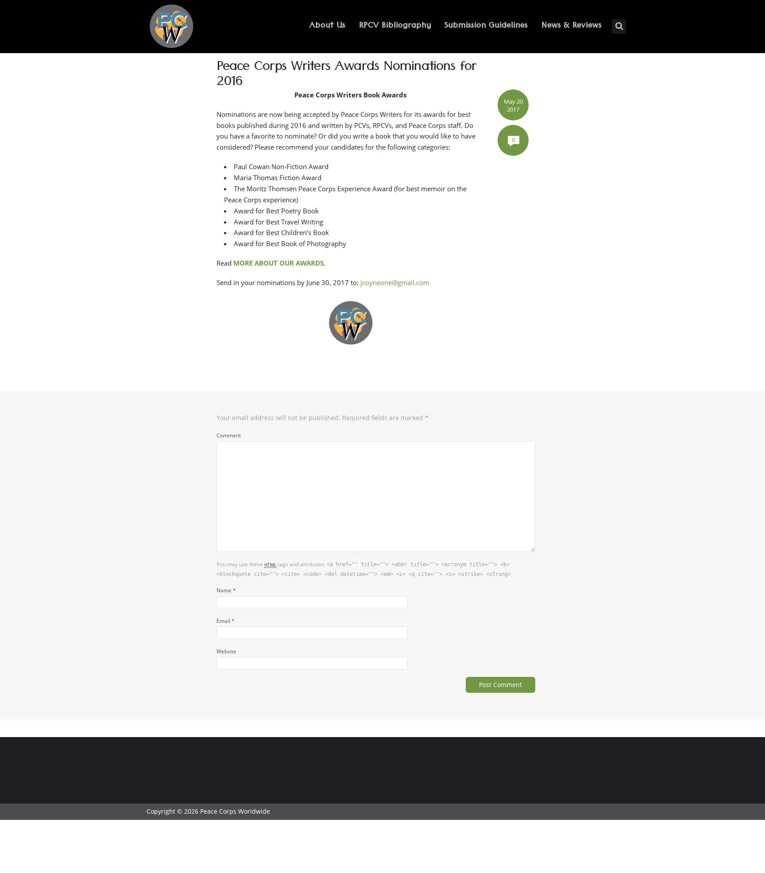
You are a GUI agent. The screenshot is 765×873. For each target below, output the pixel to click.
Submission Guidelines (486, 26)
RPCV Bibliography (395, 26)
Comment (228, 435)
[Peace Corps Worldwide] (171, 27)
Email (225, 620)
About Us (327, 26)
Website (226, 651)
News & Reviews (571, 26)
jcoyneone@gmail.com (394, 282)
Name (226, 590)
